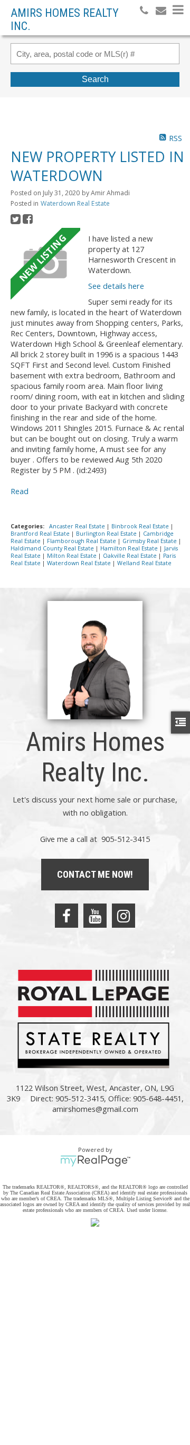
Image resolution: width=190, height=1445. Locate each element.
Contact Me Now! (95, 874)
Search (95, 79)
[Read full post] (45, 263)
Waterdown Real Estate (75, 203)
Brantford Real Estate (41, 533)
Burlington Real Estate (107, 533)
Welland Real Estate (144, 563)
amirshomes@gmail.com (95, 1108)
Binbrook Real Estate (140, 526)
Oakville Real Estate (130, 555)
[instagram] (123, 916)
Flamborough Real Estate (82, 541)
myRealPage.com (95, 1160)
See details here (116, 285)
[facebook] (66, 916)
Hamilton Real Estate (129, 548)
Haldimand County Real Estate (53, 548)
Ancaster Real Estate (78, 526)
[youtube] (95, 916)
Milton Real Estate (72, 555)
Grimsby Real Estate (150, 541)
